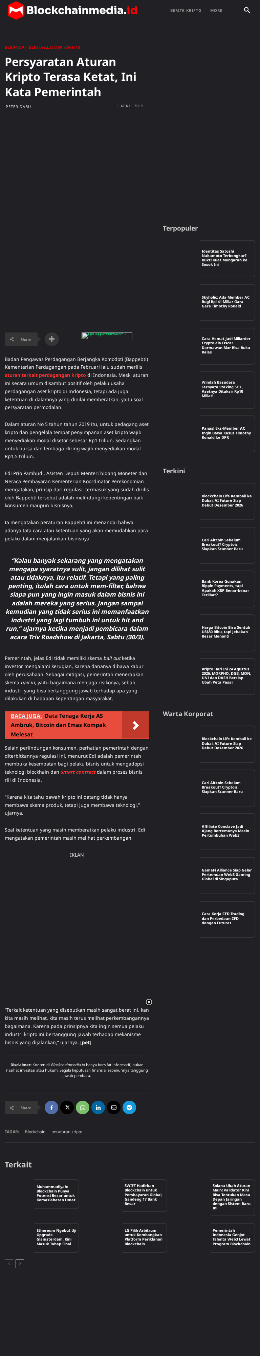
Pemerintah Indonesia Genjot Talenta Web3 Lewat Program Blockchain (232, 1237)
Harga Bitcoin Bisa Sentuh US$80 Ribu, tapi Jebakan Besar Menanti (226, 632)
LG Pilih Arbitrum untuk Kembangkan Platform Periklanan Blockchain (143, 1237)
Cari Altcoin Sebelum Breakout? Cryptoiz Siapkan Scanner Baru (222, 544)
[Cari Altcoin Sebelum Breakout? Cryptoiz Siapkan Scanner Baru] (181, 545)
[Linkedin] (98, 1107)
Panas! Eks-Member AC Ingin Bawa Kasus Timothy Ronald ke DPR (226, 432)
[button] (247, 10)
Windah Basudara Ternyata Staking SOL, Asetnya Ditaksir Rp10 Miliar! (222, 389)
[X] (67, 1107)
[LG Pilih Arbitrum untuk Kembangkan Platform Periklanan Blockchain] (108, 1238)
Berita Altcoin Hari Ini (54, 47)
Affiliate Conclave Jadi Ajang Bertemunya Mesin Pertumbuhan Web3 (225, 831)
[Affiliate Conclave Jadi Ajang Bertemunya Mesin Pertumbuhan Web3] (181, 831)
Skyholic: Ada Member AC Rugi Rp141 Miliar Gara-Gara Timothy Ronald (226, 301)
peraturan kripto (66, 1132)
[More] (52, 339)
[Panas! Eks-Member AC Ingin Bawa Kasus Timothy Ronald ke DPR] (181, 433)
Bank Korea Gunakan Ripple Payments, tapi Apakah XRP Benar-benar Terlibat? (225, 588)
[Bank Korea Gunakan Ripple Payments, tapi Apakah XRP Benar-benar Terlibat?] (181, 589)
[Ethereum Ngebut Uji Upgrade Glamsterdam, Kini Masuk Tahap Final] (20, 1238)
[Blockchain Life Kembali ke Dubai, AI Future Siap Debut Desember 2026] (181, 501)
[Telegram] (129, 1107)
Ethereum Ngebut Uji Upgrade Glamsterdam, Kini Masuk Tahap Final (56, 1237)
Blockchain (35, 1132)
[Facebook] (51, 1107)
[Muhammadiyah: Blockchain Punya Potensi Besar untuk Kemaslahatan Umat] (20, 1194)
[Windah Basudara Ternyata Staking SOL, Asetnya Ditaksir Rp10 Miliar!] (181, 389)
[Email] (114, 1107)
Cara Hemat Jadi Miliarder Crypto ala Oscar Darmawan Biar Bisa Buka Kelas (226, 345)
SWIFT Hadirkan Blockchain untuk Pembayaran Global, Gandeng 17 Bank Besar (143, 1194)
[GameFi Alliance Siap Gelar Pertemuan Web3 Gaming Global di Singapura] (181, 875)
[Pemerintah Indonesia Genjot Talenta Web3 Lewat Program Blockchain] (196, 1238)
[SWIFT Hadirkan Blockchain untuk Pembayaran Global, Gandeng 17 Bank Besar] (108, 1194)
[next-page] (20, 1264)
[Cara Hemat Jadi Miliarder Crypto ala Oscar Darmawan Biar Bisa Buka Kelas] (181, 346)
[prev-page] (9, 1264)
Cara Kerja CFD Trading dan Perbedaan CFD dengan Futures (223, 918)
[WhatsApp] (82, 1107)
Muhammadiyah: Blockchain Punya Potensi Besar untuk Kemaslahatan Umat (56, 1193)
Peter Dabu (18, 106)
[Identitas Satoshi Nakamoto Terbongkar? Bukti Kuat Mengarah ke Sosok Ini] (181, 258)
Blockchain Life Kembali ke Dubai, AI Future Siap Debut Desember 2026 (227, 500)
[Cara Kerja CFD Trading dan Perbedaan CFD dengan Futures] (181, 919)
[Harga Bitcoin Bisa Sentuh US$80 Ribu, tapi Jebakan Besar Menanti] (181, 632)
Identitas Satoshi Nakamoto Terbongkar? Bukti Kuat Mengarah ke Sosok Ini (224, 258)
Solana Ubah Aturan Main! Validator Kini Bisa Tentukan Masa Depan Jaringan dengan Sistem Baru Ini (232, 1196)
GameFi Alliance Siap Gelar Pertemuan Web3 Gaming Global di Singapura (227, 874)
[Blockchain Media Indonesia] (72, 10)
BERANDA (14, 47)
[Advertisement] (130, 166)
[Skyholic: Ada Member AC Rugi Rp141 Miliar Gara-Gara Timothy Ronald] (181, 302)
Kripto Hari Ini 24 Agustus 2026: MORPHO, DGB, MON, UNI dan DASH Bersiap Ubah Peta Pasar (226, 675)
